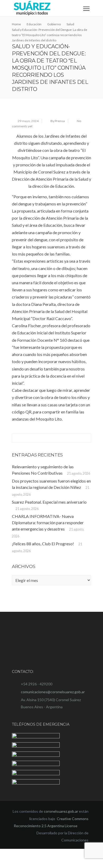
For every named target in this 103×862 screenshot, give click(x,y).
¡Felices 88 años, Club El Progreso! (43, 543)
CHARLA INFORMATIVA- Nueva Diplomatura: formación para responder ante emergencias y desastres (48, 522)
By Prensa (57, 121)
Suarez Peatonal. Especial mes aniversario (49, 501)
